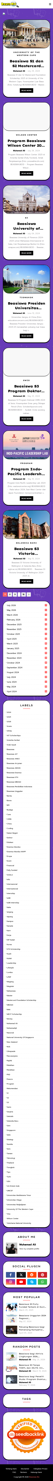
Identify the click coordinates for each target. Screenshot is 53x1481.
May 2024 (26, 686)
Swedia (10, 1144)
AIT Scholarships (14, 735)
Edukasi (10, 842)
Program (10, 1084)
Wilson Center (13, 1218)
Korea (9, 944)
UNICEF (10, 1190)
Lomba (10, 972)
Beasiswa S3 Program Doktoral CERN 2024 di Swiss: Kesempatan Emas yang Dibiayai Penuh (26, 388)
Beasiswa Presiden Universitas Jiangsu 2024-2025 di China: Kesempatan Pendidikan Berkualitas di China (26, 305)
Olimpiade (11, 1051)
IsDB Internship (13, 902)
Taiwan (9, 1153)
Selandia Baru (12, 1121)
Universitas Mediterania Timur (19, 1195)
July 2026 (26, 605)
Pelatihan (10, 1065)
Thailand (10, 1163)
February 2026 (26, 619)
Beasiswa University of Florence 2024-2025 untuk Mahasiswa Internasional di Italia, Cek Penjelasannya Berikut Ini (26, 226)
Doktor (10, 837)
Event (9, 861)
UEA (8, 1181)
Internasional (12, 884)
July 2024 (26, 677)
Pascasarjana (12, 1056)
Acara (9, 726)
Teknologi (11, 1158)
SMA (9, 1135)
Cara (9, 814)
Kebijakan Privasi (40, 1468)
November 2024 (26, 658)
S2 (8, 1098)
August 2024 (26, 672)
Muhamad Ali (19, 71)
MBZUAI (10, 1005)
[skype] (31, 1282)
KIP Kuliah (11, 940)
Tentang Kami (11, 1468)
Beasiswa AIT (12, 754)
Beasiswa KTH (12, 777)
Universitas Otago (14, 1200)
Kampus (10, 921)
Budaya (10, 810)
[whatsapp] (42, 1282)
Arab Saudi (11, 745)
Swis (8, 1149)
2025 (9, 717)
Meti (8, 1009)
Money (9, 1019)
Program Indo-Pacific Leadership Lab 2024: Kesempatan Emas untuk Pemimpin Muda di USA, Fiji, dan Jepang (26, 471)
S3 (8, 1102)
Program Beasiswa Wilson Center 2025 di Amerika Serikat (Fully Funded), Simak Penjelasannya (26, 143)
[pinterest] (42, 1275)
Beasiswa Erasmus (14, 772)
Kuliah (9, 958)
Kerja (9, 935)
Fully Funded (12, 870)
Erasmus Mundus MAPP (16, 851)
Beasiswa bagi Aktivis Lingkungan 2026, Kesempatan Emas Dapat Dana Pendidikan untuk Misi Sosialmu (33, 1355)
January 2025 (26, 648)
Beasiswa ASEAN (13, 768)
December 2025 (26, 624)
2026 (9, 721)
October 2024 (26, 662)
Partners (23, 1472)
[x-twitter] (21, 1275)
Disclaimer (25, 1468)
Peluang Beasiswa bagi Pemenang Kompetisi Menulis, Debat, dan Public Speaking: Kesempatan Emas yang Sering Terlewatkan (32, 1328)
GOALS (10, 875)
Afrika (9, 731)
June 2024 (26, 682)
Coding (10, 828)
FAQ (14, 1472)
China (9, 823)
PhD (8, 1074)
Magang (10, 981)
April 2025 (26, 639)
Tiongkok (11, 1167)
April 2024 (26, 691)
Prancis (10, 1079)
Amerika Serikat (13, 740)
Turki (9, 1176)
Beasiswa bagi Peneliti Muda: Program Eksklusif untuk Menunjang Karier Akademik (33, 1378)
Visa (8, 1214)
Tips (8, 1172)
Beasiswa (10, 749)
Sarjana (10, 1111)
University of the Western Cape (20, 1209)
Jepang (10, 916)
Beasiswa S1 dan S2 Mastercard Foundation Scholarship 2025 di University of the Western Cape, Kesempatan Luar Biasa (26, 63)
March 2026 (26, 615)
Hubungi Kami (36, 1472)
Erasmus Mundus (13, 847)
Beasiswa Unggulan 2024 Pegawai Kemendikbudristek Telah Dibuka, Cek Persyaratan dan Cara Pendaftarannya (33, 1317)
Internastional (12, 889)
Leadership (11, 963)
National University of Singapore (20, 1037)
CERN (9, 819)
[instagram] (10, 1282)
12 (23, 594)
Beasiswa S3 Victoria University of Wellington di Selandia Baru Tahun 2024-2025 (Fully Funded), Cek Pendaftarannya (26, 551)
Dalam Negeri (12, 833)
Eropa (9, 856)
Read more (26, 90)
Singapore (11, 1130)
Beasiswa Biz (34, 1477)
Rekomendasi (12, 1088)
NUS (8, 1046)
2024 (9, 712)
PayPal (9, 1060)
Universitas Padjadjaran (16, 1204)
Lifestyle (10, 967)
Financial (10, 865)
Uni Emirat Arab (13, 1186)
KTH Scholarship (13, 949)
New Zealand (12, 1042)
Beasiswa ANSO (13, 758)
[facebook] (10, 1275)
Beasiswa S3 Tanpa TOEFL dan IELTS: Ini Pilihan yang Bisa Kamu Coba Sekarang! (32, 1366)
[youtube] (21, 1282)
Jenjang (10, 912)
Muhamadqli (12, 1028)
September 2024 (26, 667)
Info (8, 879)
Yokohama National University (19, 1223)
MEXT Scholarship (14, 1014)
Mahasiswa (11, 991)
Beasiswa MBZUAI (14, 782)
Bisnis (9, 800)
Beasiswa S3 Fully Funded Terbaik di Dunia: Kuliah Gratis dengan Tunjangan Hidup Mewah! (33, 1305)
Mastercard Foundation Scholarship (21, 1000)
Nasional (10, 1032)
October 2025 (26, 634)
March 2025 (26, 643)
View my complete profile (29, 1249)
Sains (9, 1107)
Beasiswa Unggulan (15, 791)
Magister (10, 986)
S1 (7, 1093)
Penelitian (11, 1070)
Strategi (10, 1139)
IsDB (8, 898)
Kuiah (9, 954)
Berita (9, 796)
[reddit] (31, 1275)
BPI (8, 805)
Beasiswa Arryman (14, 763)
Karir (9, 930)
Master (9, 995)
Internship (11, 893)
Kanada (10, 926)
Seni (8, 1125)
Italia (9, 907)
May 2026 (26, 610)
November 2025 (26, 629)
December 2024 (26, 653)
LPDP (9, 977)
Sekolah (10, 1116)
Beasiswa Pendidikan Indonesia (19, 786)
